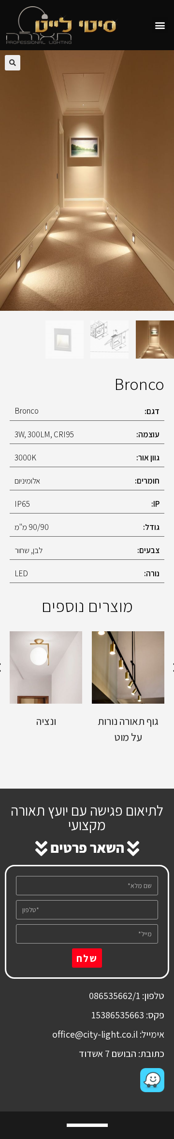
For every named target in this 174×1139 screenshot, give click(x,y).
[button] (160, 25)
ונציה (46, 721)
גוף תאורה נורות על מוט (128, 729)
